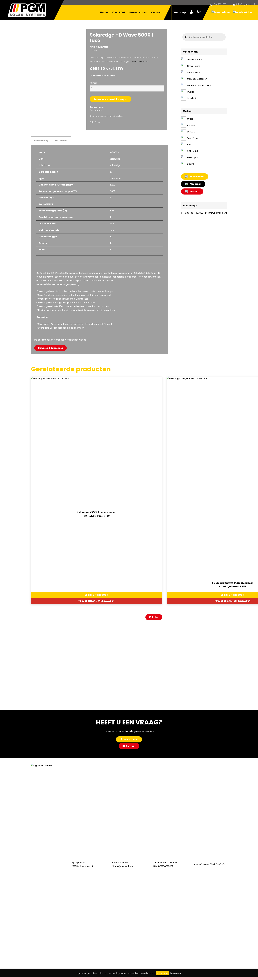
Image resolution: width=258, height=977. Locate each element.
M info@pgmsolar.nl (216, 212)
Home (104, 12)
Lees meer (175, 973)
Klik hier (153, 617)
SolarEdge (95, 122)
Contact (156, 12)
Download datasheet (103, 75)
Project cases (138, 12)
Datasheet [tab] (61, 140)
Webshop (179, 12)
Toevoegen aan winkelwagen (110, 99)
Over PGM (118, 12)
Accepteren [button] (162, 973)
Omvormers (96, 110)
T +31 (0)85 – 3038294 (193, 212)
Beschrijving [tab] (41, 140)
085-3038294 (121, 862)
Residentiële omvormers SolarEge (106, 116)
